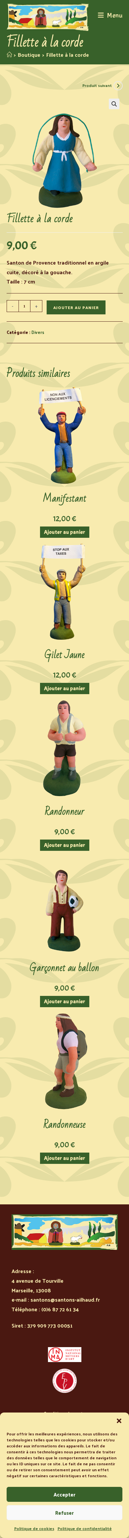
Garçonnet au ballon (64, 968)
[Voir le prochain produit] (118, 85)
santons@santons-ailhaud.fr (65, 1299)
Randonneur (64, 812)
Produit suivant (97, 85)
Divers (37, 332)
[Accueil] (9, 54)
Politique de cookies (34, 1528)
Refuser (64, 1512)
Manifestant (64, 499)
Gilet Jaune (65, 655)
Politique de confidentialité (85, 1528)
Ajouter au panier (76, 307)
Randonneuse (64, 1125)
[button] (119, 1420)
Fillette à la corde (67, 54)
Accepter (64, 1494)
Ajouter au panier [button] (64, 532)
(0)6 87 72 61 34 (60, 1309)
